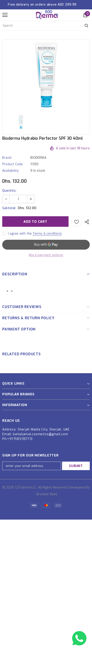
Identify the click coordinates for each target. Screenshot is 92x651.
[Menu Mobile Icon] (5, 15)
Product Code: (12, 164)
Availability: (10, 171)
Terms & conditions (47, 233)
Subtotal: (9, 208)
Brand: (7, 158)
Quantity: (9, 190)
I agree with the (20, 233)
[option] (46, 74)
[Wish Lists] (76, 221)
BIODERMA (38, 158)
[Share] (86, 221)
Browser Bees (47, 494)
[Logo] (47, 14)
